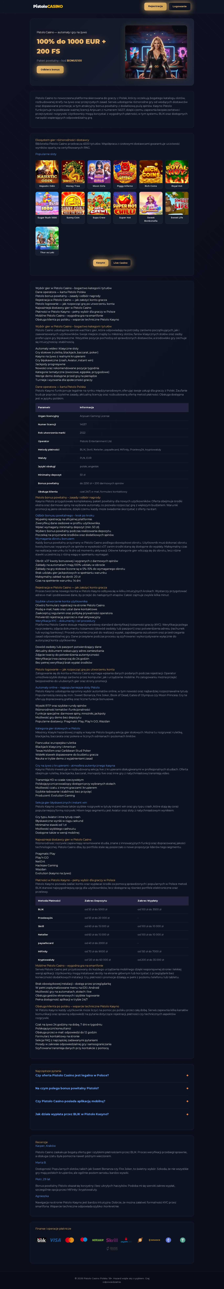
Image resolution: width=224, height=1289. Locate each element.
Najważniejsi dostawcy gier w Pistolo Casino (63, 307)
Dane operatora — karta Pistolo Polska (60, 292)
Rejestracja (155, 6)
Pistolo (48, 6)
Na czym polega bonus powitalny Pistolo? (67, 1088)
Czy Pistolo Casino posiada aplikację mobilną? (70, 1101)
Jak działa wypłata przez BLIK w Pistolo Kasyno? (72, 1114)
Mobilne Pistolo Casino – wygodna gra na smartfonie (69, 315)
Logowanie (180, 6)
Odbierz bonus (50, 69)
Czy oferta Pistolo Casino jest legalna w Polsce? (72, 1075)
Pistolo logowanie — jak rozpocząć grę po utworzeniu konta (74, 303)
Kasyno (100, 262)
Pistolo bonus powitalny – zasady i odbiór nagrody (68, 296)
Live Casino (121, 263)
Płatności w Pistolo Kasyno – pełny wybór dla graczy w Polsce (75, 311)
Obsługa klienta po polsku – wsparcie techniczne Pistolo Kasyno (77, 319)
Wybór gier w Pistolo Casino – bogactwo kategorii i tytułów (73, 288)
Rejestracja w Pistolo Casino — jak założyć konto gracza (71, 300)
